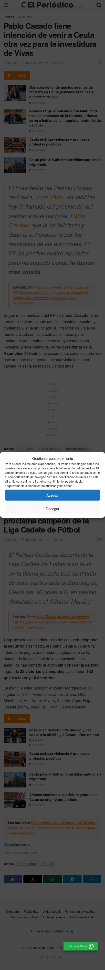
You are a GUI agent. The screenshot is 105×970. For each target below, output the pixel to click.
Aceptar (52, 495)
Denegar (52, 508)
